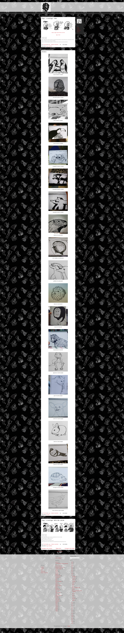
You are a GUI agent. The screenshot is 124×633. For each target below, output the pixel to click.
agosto (73, 582)
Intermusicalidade (58, 581)
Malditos (56, 584)
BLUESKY (78, 31)
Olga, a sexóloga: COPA (49, 18)
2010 (72, 613)
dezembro (74, 576)
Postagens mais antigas (69, 548)
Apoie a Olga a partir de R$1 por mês (58, 32)
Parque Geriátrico (58, 595)
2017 (72, 602)
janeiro (73, 600)
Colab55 (42, 567)
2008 (72, 616)
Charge (56, 570)
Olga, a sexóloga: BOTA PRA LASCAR (53, 520)
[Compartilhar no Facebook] (65, 44)
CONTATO (52, 13)
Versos (56, 609)
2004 (72, 623)
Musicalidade (57, 589)
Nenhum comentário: (55, 44)
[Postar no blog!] (63, 44)
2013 (72, 608)
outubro (73, 579)
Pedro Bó (57, 598)
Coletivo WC (43, 571)
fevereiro (74, 598)
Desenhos (48, 514)
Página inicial (58, 548)
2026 (72, 562)
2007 (72, 618)
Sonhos (56, 603)
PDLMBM (56, 596)
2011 (72, 611)
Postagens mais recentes (47, 548)
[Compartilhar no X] (64, 44)
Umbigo (56, 608)
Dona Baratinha (58, 575)
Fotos (56, 578)
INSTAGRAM (79, 30)
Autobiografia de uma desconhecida (61, 563)
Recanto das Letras (44, 572)
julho (73, 584)
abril (73, 595)
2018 (72, 575)
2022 (72, 568)
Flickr (42, 569)
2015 (72, 605)
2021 (72, 570)
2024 (72, 565)
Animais (44, 51)
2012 (72, 610)
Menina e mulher (58, 585)
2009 (72, 615)
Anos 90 (56, 562)
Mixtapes (57, 588)
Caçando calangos (58, 568)
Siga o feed (58, 34)
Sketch (56, 602)
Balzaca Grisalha (58, 565)
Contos (56, 571)
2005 (72, 621)
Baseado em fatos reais (59, 567)
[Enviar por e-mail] (63, 44)
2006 (72, 619)
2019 (72, 573)
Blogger (69, 626)
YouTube (42, 568)
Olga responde (57, 592)
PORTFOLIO (47, 13)
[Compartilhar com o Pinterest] (66, 44)
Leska (56, 582)
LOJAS (78, 27)
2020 (72, 571)
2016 (72, 603)
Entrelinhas (57, 577)
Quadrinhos (50, 46)
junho (73, 586)
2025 (72, 563)
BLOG (43, 13)
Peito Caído (57, 599)
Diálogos (56, 574)
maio (73, 593)
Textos (56, 605)
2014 (72, 607)
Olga (47, 46)
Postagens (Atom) (59, 551)
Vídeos (56, 610)
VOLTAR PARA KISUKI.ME (60, 13)
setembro (74, 581)
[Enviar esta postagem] (60, 44)
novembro (74, 578)
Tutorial (56, 606)
